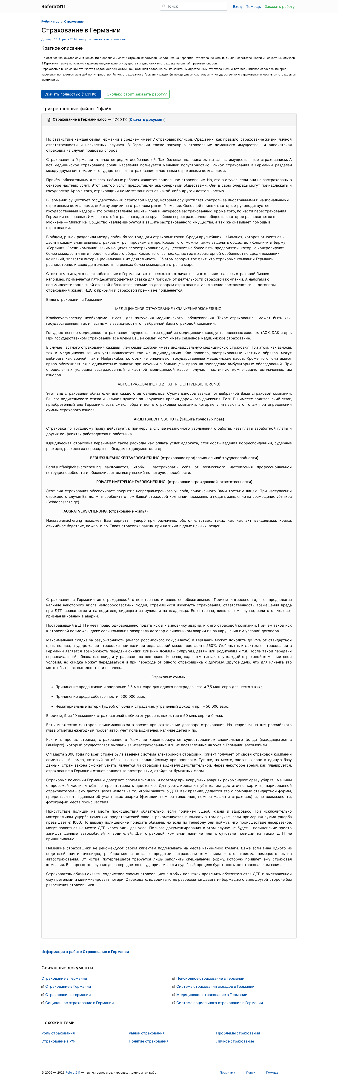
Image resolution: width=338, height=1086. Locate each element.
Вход (237, 6)
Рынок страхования (147, 1033)
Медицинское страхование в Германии (211, 994)
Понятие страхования (149, 1041)
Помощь (253, 6)
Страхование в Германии (64, 978)
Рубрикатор (50, 21)
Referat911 (73, 1072)
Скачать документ (147, 119)
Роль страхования (58, 1033)
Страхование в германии (68, 994)
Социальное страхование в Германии (79, 1002)
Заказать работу (280, 6)
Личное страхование (235, 1041)
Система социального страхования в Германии (219, 1002)
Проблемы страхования (238, 1033)
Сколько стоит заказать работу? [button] (137, 94)
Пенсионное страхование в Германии (210, 978)
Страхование (74, 21)
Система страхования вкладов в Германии (215, 986)
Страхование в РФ (58, 1041)
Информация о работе (85, 951)
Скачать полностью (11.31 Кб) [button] (71, 94)
